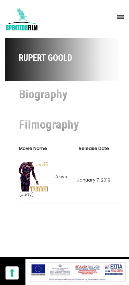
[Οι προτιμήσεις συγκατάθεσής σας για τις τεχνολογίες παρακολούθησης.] (12, 272)
